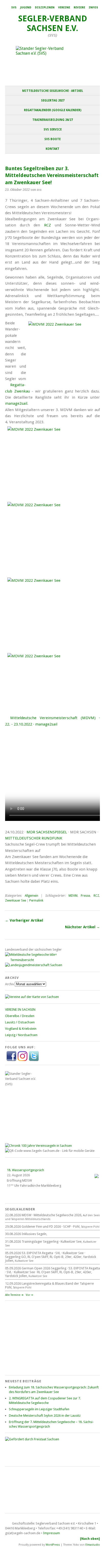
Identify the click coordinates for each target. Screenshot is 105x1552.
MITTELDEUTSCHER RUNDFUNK (33, 838)
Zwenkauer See (15, 900)
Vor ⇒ (29, 1295)
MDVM (73, 895)
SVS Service (53, 129)
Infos (93, 7)
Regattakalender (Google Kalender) (52, 110)
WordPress (53, 1544)
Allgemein (31, 895)
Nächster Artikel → (82, 927)
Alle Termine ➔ (14, 1295)
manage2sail (16, 403)
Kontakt (52, 149)
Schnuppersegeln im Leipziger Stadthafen (39, 1409)
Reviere (79, 7)
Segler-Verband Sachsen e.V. (52, 23)
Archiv (9, 984)
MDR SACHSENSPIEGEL (47, 832)
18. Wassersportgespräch (25, 1170)
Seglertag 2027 (52, 100)
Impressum (51, 1533)
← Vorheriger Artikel (24, 920)
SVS (14, 7)
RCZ (47, 225)
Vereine (64, 7)
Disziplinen (45, 7)
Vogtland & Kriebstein (20, 1029)
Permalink (36, 900)
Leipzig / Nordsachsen (21, 1035)
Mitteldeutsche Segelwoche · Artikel (52, 91)
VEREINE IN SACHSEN (20, 1009)
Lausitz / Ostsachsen (20, 1022)
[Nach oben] (90, 1539)
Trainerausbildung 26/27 (52, 120)
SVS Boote (52, 139)
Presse (85, 895)
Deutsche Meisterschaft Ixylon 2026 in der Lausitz (45, 1415)
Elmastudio (92, 1544)
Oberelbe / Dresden (19, 1016)
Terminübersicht (22, 960)
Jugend (25, 7)
